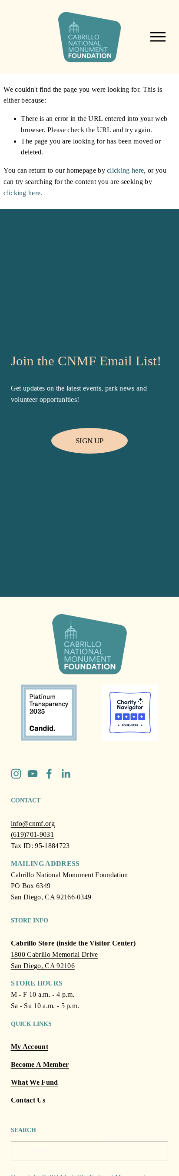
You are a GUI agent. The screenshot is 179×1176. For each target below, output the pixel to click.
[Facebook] (49, 773)
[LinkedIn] (65, 773)
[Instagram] (16, 773)
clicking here (125, 170)
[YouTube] (32, 773)
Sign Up (89, 440)
